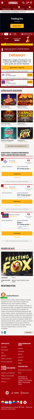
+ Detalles (17, 177)
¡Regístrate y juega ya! (17, 67)
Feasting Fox (21, 140)
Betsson (14, 280)
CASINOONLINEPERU (5, 11)
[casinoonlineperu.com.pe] (13, 3)
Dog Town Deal (5, 123)
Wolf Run (3, 356)
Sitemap (3, 381)
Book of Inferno (22, 107)
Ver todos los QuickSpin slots (17, 146)
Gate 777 (20, 357)
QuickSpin (18, 21)
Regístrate (17, 174)
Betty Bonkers (5, 107)
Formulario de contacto (25, 370)
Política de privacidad (7, 376)
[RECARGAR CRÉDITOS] (6, 34)
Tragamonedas (6, 9)
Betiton (20, 354)
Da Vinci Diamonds (6, 361)
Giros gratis (29, 9)
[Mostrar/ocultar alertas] (23, 2)
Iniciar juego (17, 26)
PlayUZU (22, 280)
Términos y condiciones (8, 373)
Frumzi (18, 280)
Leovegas (21, 351)
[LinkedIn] (5, 332)
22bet (20, 363)
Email (19, 373)
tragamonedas (15, 11)
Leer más (28, 332)
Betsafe (20, 360)
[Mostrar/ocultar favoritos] (31, 2)
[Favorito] (15, 34)
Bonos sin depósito (19, 9)
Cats (2, 353)
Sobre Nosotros (5, 378)
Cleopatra (4, 347)
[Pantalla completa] (2, 34)
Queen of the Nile (6, 358)
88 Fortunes (4, 350)
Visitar (30, 75)
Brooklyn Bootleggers (7, 140)
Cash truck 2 (21, 123)
